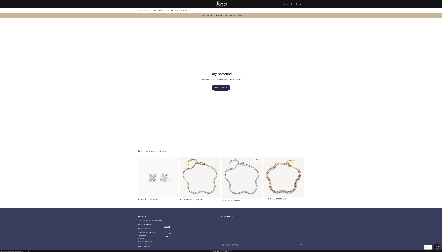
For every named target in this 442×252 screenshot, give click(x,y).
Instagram (167, 233)
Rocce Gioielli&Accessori (11, 251)
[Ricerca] (291, 4)
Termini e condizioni (145, 241)
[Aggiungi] (175, 193)
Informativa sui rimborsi (146, 244)
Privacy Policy (142, 238)
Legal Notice (142, 236)
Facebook (167, 231)
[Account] (296, 4)
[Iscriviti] (301, 244)
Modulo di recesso (144, 247)
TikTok (166, 236)
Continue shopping (221, 87)
